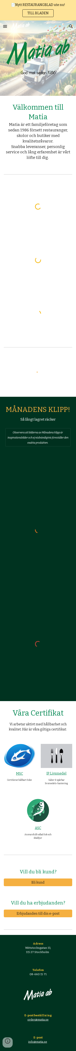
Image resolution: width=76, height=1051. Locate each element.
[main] (38, 73)
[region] (38, 10)
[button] (5, 26)
